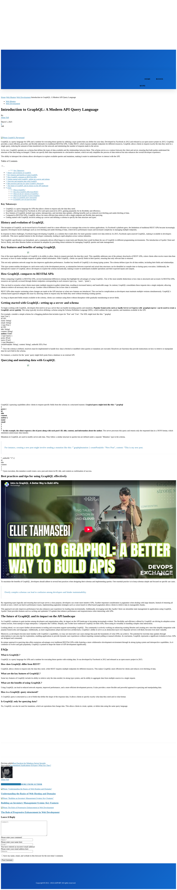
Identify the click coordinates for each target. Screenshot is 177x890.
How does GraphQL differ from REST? (25, 192)
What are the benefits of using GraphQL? (26, 195)
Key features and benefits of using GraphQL (22, 175)
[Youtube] (50, 54)
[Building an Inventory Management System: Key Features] (27, 798)
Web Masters (11, 97)
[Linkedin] (42, 54)
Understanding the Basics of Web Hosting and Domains (28, 793)
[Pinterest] (22, 129)
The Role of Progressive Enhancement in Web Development (30, 812)
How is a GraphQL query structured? (25, 197)
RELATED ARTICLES (11, 784)
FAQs (9, 188)
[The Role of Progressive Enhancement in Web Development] (27, 808)
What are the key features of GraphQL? (26, 194)
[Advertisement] (81, 61)
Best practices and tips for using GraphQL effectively (25, 183)
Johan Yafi (5, 118)
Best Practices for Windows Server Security (29, 763)
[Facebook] (38, 54)
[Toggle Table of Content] (3, 166)
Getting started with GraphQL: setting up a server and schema (28, 179)
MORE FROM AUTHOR (31, 784)
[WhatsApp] (31, 129)
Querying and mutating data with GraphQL (22, 181)
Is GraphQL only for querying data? (24, 199)
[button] (139, 72)
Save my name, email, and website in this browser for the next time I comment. (33, 856)
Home (3, 97)
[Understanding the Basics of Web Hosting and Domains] (26, 789)
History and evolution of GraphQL (19, 173)
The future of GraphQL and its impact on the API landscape (27, 186)
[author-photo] (7, 777)
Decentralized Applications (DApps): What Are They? (30, 765)
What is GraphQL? (19, 190)
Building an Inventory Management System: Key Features (30, 803)
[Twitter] (46, 54)
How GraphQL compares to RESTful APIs (22, 177)
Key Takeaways (19, 170)
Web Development (23, 97)
